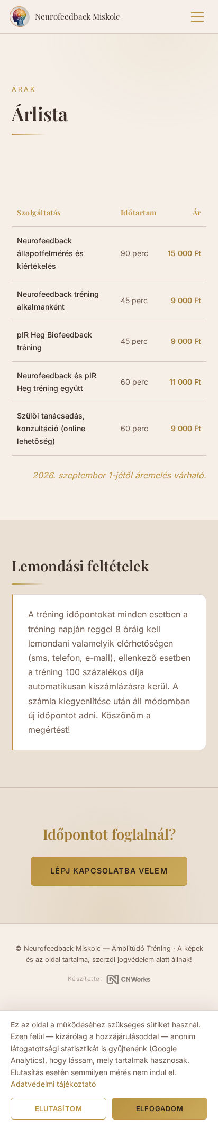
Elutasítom (59, 1109)
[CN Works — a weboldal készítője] (128, 979)
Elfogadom (160, 1109)
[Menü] (197, 17)
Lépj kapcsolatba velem (108, 870)
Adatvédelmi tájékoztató (53, 1083)
